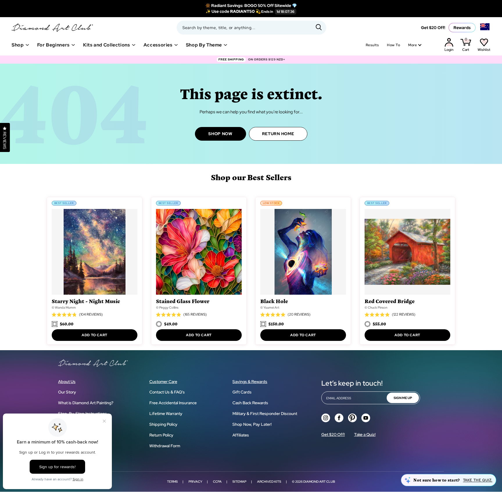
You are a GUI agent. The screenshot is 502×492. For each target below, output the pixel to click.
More (412, 45)
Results (372, 45)
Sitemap (239, 482)
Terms (172, 482)
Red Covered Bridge (390, 301)
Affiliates (240, 435)
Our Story (67, 392)
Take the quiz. (477, 480)
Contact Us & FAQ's (167, 392)
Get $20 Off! (433, 27)
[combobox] (251, 28)
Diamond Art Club (319, 482)
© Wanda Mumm (64, 307)
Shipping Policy (163, 424)
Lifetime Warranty (165, 413)
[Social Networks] (325, 418)
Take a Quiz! (365, 434)
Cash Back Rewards (250, 402)
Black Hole (274, 301)
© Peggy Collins (167, 307)
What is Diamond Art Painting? (85, 402)
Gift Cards (242, 392)
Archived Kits (269, 482)
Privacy (195, 482)
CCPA (217, 482)
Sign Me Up (403, 398)
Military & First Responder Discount (264, 413)
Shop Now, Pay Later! (252, 424)
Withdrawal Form (164, 445)
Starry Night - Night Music (86, 301)
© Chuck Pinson (376, 307)
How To (393, 45)
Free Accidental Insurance (173, 402)
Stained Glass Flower (182, 301)
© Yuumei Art (269, 307)
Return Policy (161, 435)
